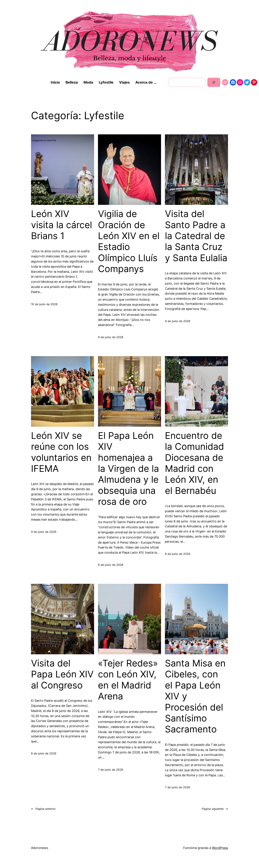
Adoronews (39, 848)
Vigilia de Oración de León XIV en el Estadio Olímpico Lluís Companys (128, 241)
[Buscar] (213, 82)
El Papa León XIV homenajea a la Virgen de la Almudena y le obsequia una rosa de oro (128, 468)
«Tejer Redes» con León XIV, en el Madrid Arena (128, 680)
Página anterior (43, 809)
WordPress (220, 848)
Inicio (55, 82)
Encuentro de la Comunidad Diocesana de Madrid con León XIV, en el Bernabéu (194, 463)
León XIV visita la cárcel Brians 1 (61, 224)
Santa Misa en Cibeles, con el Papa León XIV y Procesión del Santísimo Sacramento (195, 696)
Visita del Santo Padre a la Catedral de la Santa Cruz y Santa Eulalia (196, 235)
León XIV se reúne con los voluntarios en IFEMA (61, 452)
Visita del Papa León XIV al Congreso (62, 674)
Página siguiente (215, 809)
